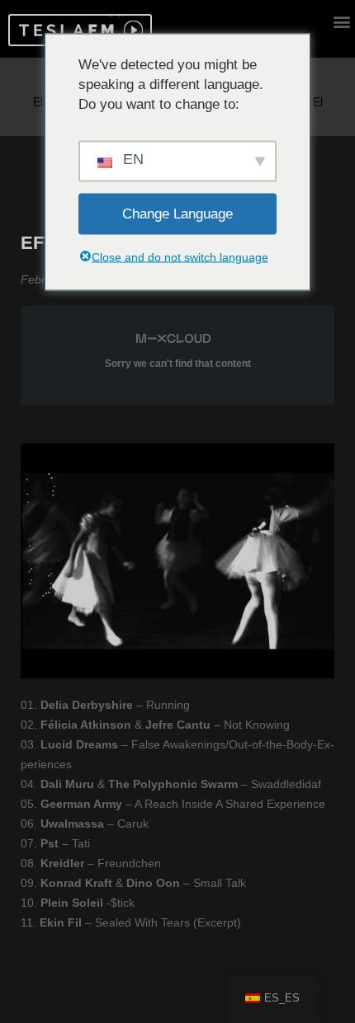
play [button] (131, 30)
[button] (64, 30)
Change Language (177, 213)
